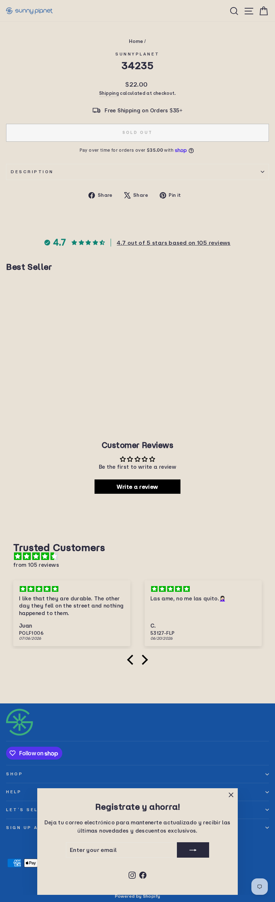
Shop (14, 773)
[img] (141, 556)
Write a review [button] (137, 486)
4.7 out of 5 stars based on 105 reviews (173, 242)
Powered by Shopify (137, 896)
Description (32, 171)
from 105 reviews (36, 565)
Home (136, 41)
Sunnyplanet (137, 54)
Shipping (109, 93)
